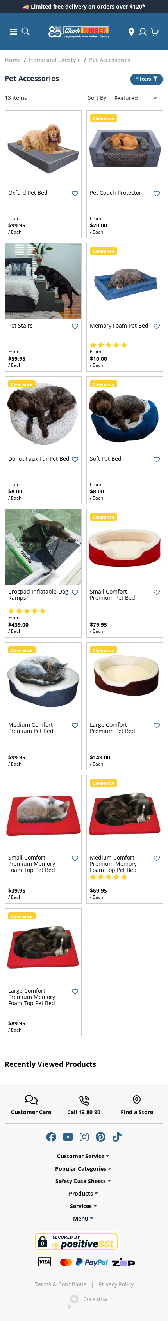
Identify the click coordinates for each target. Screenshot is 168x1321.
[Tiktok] (117, 1137)
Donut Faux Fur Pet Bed (39, 458)
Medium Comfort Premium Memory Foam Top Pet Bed (113, 864)
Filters (144, 79)
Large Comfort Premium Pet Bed (112, 727)
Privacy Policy (116, 1284)
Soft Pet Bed (106, 458)
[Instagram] (84, 1137)
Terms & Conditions (60, 1284)
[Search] (25, 31)
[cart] (154, 32)
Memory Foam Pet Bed (119, 325)
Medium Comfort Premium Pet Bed (31, 727)
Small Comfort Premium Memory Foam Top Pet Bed (31, 864)
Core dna (93, 1299)
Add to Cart (125, 579)
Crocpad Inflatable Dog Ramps (38, 594)
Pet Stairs (20, 325)
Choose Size (43, 180)
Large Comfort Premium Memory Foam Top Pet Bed (31, 997)
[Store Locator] (131, 32)
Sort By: (98, 97)
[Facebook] (51, 1137)
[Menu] (14, 32)
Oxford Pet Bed (28, 192)
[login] (143, 32)
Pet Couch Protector (115, 192)
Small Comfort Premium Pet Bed (112, 594)
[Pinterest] (100, 1137)
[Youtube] (68, 1137)
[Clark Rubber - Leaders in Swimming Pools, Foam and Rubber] (79, 32)
